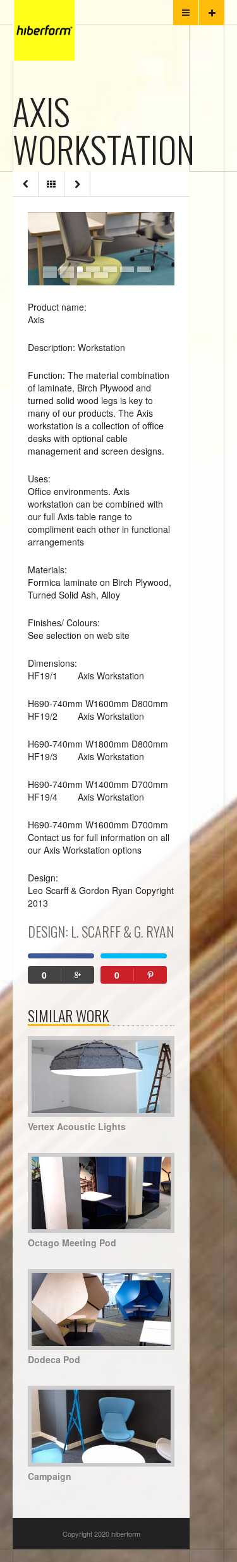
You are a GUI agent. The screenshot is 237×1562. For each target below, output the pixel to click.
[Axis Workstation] (101, 248)
